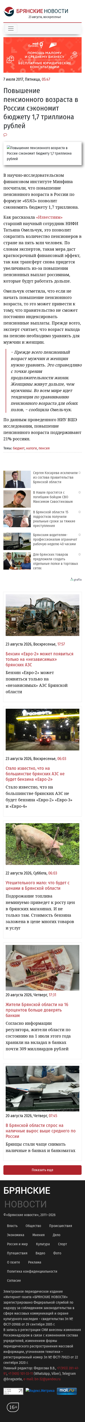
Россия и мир (17, 1244)
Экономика (15, 1235)
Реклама (34, 1262)
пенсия (44, 448)
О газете (13, 1262)
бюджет (18, 448)
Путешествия (17, 1253)
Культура (43, 1244)
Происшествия (60, 1226)
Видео (40, 1253)
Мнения (38, 1235)
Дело (56, 1235)
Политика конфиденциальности (32, 1271)
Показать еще (42, 1170)
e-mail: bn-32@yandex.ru (42, 1379)
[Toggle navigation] (11, 28)
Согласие (14, 1280)
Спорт (62, 1244)
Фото (57, 1253)
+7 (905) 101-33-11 (20, 1373)
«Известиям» (49, 217)
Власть (12, 1226)
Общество (33, 1226)
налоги (31, 448)
